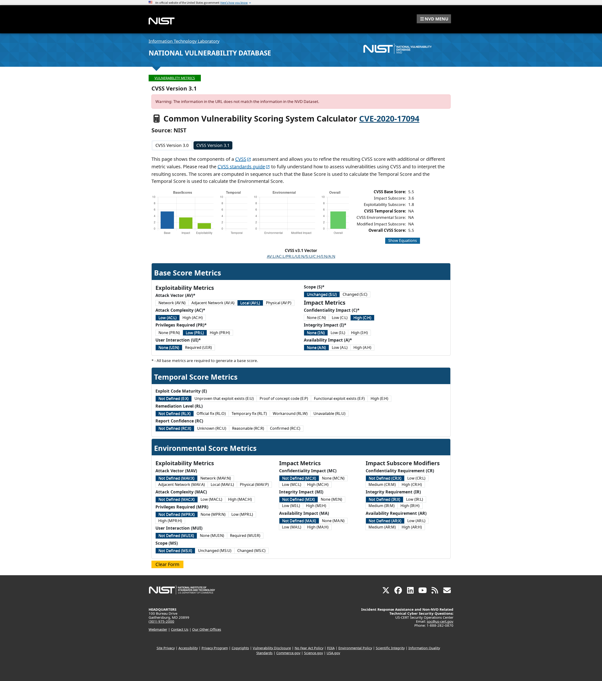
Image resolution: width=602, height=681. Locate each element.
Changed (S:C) (355, 294)
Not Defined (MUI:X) (176, 535)
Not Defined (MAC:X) (176, 499)
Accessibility (188, 648)
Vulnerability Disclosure (272, 648)
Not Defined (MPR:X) (176, 514)
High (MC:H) (318, 484)
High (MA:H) (318, 527)
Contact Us (179, 629)
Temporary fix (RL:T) (249, 413)
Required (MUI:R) (245, 535)
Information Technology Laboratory (184, 41)
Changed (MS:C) (251, 550)
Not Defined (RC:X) (174, 428)
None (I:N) (316, 332)
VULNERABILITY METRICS (174, 78)
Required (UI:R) (198, 347)
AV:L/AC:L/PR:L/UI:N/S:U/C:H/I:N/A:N (301, 256)
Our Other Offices (206, 629)
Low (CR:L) (416, 478)
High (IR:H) (410, 505)
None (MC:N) (333, 478)
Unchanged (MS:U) (214, 550)
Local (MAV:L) (222, 484)
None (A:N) (316, 347)
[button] (434, 18)
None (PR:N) (169, 332)
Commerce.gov (288, 653)
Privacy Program (215, 648)
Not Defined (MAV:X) (176, 478)
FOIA (331, 648)
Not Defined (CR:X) (385, 478)
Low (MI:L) (291, 505)
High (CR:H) (412, 484)
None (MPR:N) (213, 514)
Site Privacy (166, 648)
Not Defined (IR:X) (384, 499)
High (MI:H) (316, 505)
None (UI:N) (168, 347)
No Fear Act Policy (309, 648)
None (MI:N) (331, 499)
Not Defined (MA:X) (299, 520)
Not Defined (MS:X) (175, 550)
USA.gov (333, 653)
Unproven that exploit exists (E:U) (224, 398)
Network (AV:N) (172, 302)
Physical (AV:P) (278, 302)
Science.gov (313, 653)
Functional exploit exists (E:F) (339, 398)
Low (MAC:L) (211, 499)
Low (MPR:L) (242, 514)
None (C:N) (316, 317)
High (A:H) (362, 347)
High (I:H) (359, 332)
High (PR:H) (220, 332)
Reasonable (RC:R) (248, 428)
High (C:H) (362, 317)
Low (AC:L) (167, 317)
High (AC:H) (192, 317)
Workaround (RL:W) (290, 413)
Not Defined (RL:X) (174, 413)
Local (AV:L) (250, 302)
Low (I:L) (338, 332)
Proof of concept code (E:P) (284, 398)
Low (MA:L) (291, 527)
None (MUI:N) (212, 535)
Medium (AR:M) (382, 527)
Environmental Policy (355, 648)
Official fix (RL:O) (211, 413)
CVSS (240, 159)
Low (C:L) (340, 317)
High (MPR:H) (170, 520)
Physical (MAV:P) (254, 484)
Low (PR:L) (195, 332)
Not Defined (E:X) (173, 398)
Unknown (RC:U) (211, 428)
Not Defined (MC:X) (299, 478)
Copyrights (240, 648)
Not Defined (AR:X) (385, 520)
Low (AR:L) (416, 520)
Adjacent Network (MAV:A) (181, 484)
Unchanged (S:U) (322, 294)
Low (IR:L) (414, 499)
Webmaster (158, 629)
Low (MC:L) (291, 484)
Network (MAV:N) (215, 478)
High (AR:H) (412, 527)
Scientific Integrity (390, 648)
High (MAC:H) (240, 499)
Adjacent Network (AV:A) (212, 302)
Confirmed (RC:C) (285, 428)
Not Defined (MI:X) (298, 499)
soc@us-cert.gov (440, 621)
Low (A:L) (340, 347)
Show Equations (402, 240)
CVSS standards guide (241, 166)
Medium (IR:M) (381, 505)
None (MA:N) (333, 520)
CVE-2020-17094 (389, 118)
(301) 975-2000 (161, 621)
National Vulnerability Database (210, 52)
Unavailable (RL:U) (329, 413)
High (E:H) (379, 398)
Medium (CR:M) (382, 484)
